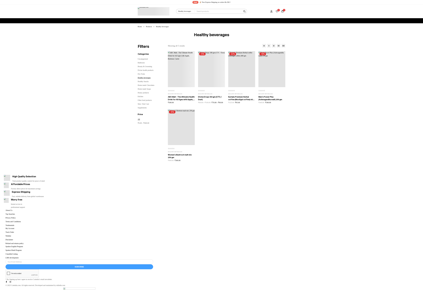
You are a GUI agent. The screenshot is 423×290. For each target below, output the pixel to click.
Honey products (143, 93)
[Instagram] (10, 282)
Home (140, 26)
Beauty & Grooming (145, 66)
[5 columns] (283, 46)
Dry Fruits (141, 74)
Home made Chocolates (146, 85)
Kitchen (140, 96)
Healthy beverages (144, 78)
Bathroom (141, 63)
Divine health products (145, 70)
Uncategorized (143, 59)
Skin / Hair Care (143, 104)
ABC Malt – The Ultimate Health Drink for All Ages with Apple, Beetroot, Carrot (181, 99)
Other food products (145, 100)
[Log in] (271, 11)
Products (149, 26)
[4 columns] (278, 46)
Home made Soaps (144, 89)
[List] (264, 46)
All (139, 119)
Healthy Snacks (143, 81)
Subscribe (79, 267)
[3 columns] (274, 46)
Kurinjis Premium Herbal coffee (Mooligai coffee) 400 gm (241, 99)
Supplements (142, 108)
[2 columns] (269, 46)
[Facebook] (6, 282)
